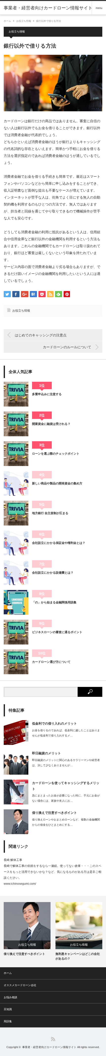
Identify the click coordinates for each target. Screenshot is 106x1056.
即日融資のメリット (46, 753)
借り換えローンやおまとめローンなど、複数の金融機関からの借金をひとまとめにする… (66, 822)
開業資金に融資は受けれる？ (51, 424)
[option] (27, 929)
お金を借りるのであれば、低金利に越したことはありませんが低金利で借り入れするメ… (66, 733)
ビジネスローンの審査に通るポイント (57, 632)
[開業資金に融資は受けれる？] (16, 423)
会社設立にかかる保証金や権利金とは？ (58, 543)
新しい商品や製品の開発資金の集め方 (57, 483)
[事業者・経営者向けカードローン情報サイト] (48, 8)
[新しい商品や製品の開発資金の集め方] (16, 483)
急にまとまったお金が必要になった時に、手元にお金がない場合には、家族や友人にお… (66, 798)
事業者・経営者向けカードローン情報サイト (49, 1047)
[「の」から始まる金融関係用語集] (16, 602)
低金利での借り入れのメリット (54, 723)
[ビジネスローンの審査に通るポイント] (16, 632)
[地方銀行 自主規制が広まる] (16, 513)
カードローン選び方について (51, 662)
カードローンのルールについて (67, 347)
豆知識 (8, 1009)
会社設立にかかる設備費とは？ (52, 572)
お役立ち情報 (23, 21)
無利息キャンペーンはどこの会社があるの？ (77, 956)
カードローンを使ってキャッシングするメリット (65, 786)
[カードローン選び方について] (16, 661)
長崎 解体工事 (13, 860)
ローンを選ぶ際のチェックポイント (55, 453)
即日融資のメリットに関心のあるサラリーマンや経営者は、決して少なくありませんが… (66, 763)
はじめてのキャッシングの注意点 (41, 335)
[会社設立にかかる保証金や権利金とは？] (16, 542)
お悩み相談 (10, 997)
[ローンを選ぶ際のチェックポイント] (16, 453)
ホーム (8, 972)
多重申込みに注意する (47, 394)
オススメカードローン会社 (20, 985)
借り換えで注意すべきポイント (54, 813)
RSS (53, 1039)
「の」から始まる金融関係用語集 (54, 602)
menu (99, 7)
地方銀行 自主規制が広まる (50, 513)
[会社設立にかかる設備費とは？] (16, 572)
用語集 (8, 1021)
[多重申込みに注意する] (16, 394)
